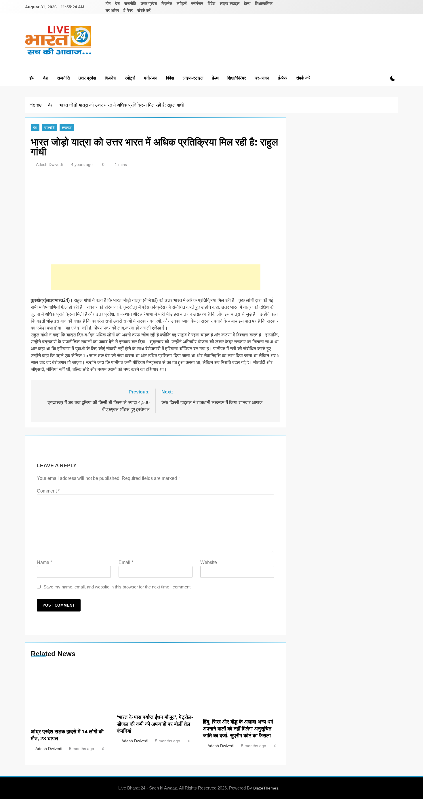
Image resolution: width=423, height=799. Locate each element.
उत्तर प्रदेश (149, 3)
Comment (48, 491)
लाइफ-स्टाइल (229, 3)
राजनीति (130, 3)
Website (208, 562)
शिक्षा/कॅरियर (264, 3)
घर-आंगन (112, 10)
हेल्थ (247, 3)
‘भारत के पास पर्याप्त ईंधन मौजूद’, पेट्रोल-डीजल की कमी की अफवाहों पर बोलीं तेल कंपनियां (155, 724)
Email (126, 562)
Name (44, 562)
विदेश (211, 3)
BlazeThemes (265, 788)
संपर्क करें (143, 10)
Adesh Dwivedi (49, 164)
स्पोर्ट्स (181, 3)
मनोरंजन (197, 3)
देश (117, 3)
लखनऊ (67, 128)
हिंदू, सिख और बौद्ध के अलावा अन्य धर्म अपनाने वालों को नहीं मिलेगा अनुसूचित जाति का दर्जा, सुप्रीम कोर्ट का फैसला (238, 729)
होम (108, 3)
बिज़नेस (166, 3)
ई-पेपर (128, 10)
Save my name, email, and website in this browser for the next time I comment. (117, 586)
